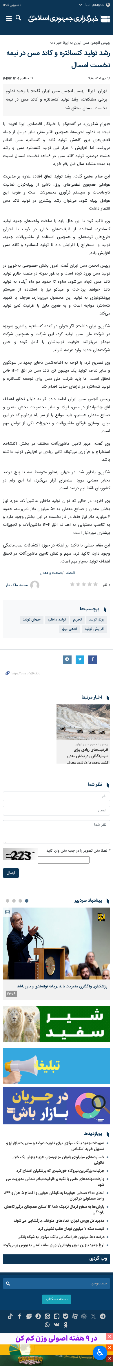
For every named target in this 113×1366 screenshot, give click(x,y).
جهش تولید (32, 620)
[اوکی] (66, 1325)
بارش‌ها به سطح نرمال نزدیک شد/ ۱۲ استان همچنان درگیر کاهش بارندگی (54, 1210)
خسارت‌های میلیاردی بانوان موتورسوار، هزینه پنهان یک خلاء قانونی (58, 1160)
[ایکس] (93, 1317)
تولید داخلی (57, 620)
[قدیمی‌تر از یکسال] (83, 722)
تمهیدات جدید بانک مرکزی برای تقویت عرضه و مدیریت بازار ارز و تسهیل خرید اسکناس (55, 1146)
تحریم (77, 620)
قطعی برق (69, 629)
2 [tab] (20, 901)
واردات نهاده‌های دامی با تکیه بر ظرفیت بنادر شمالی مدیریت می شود (55, 1182)
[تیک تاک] (10, 1317)
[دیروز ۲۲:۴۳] (56, 944)
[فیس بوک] (19, 1317)
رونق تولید (96, 620)
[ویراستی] (29, 1317)
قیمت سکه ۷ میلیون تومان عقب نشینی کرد (71, 1229)
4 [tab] (7, 901)
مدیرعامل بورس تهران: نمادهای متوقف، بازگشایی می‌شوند (59, 1221)
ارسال (11, 873)
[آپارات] (75, 1317)
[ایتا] (47, 1317)
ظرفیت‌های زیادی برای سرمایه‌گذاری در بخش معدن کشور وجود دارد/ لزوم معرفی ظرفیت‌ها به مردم (86, 760)
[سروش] (38, 1317)
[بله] (66, 1317)
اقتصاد (71, 573)
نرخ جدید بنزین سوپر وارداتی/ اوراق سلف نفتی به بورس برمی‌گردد (53, 1245)
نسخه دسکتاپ (57, 1299)
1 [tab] (26, 901)
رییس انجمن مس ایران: (91, 744)
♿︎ (100, 1352)
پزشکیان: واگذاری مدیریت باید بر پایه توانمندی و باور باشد (62, 986)
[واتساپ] (47, 1325)
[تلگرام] (103, 1317)
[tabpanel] (56, 954)
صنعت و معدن (51, 573)
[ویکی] (57, 1325)
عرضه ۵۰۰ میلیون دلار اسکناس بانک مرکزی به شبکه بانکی (60, 1237)
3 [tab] (14, 901)
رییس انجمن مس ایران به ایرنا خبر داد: (80, 43)
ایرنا (63, 19)
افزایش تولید (94, 629)
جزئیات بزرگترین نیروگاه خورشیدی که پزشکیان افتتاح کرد (60, 1171)
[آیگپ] (57, 1317)
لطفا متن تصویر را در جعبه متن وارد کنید (78, 851)
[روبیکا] (84, 1317)
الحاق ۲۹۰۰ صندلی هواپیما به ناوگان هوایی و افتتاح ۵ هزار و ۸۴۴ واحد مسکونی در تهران (54, 1196)
